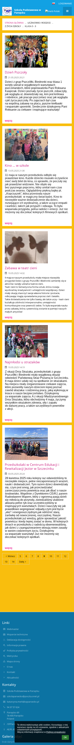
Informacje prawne (16, 645)
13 (6, 561)
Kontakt (11, 672)
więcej (8, 120)
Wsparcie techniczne (17, 634)
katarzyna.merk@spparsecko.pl (23, 701)
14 (13, 561)
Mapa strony (13, 661)
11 (58, 556)
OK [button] (65, 737)
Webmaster (13, 629)
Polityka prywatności (17, 650)
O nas (10, 666)
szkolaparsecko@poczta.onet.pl (23, 696)
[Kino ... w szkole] (37, 145)
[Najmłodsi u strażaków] (37, 341)
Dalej (21, 561)
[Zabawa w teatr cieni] (37, 247)
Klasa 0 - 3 (30, 26)
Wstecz (11, 556)
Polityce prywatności (55, 732)
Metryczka (12, 655)
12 (65, 556)
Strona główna (14, 22)
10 (51, 556)
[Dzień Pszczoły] (37, 51)
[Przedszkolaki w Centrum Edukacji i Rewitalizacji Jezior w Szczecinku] (37, 444)
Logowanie (65, 3)
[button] (53, 3)
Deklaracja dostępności (18, 639)
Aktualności (13, 677)
